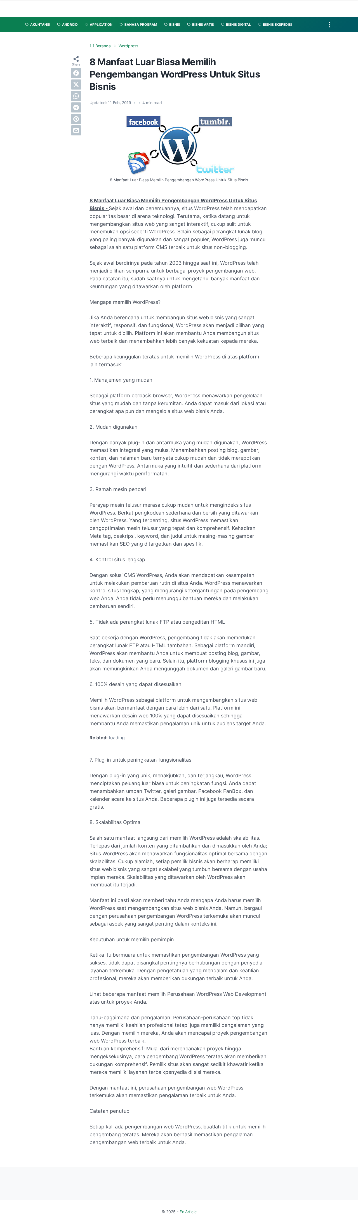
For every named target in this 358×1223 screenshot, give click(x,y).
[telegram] (76, 107)
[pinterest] (76, 119)
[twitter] (76, 84)
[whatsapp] (76, 96)
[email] (76, 130)
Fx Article (188, 1211)
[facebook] (76, 73)
